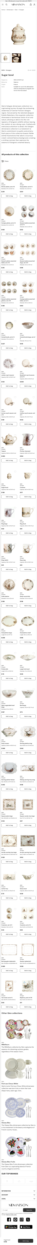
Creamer (22, 487)
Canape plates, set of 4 (8, 223)
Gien (16, 10)
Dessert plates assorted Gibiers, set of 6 (8, 300)
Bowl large (23, 705)
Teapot (3, 451)
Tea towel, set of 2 (6, 997)
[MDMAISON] (18, 4)
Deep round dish (25, 596)
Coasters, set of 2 (6, 925)
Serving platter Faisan (8, 780)
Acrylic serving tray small (27, 852)
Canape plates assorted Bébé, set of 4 (27, 300)
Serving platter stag (26, 743)
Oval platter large (6, 633)
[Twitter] (28, 1220)
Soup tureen (5, 743)
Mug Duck (23, 524)
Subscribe (29, 1210)
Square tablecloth (25, 961)
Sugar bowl (4, 487)
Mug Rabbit (4, 560)
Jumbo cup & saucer (7, 375)
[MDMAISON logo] (18, 1205)
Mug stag (23, 560)
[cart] (31, 4)
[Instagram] (22, 1220)
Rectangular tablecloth (8, 961)
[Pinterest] (15, 1220)
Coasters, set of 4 (25, 925)
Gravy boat (23, 888)
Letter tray (4, 888)
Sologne (21, 10)
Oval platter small (25, 633)
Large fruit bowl (25, 669)
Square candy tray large (27, 816)
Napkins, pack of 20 (26, 997)
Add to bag (26, 1241)
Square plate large (7, 816)
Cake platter (5, 596)
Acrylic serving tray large (9, 852)
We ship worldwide (18, 1)
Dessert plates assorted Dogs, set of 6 (27, 262)
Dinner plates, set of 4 (8, 186)
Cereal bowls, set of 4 (7, 337)
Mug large (4, 524)
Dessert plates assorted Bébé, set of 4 (8, 262)
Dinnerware (10, 10)
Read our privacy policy (11, 1214)
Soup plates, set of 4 (26, 186)
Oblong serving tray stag (27, 780)
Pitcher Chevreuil (25, 451)
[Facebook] (9, 1220)
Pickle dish (4, 669)
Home (3, 10)
